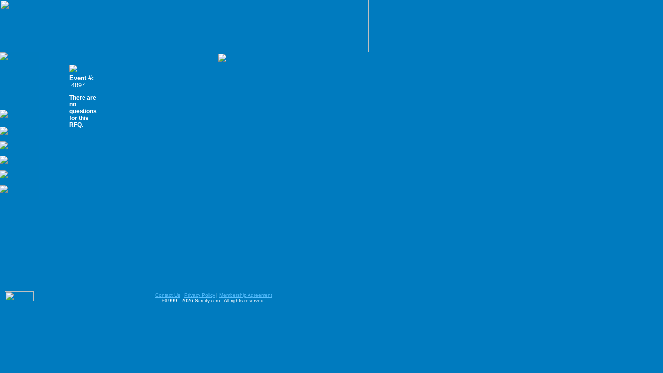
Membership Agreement (245, 295)
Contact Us (167, 295)
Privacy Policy (199, 295)
